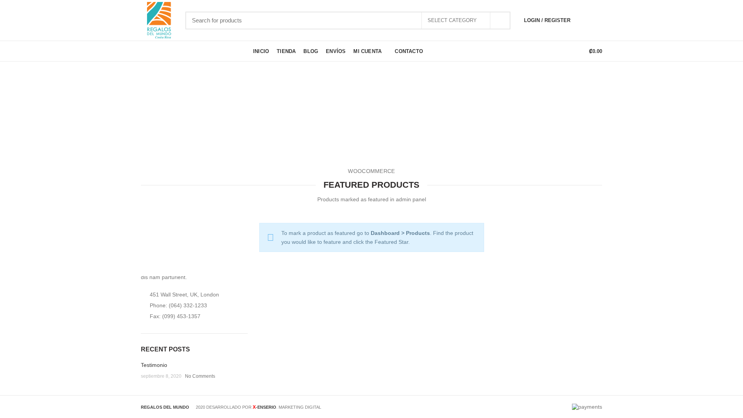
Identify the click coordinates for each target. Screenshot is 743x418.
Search (500, 20)
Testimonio (154, 365)
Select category (452, 20)
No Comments (200, 376)
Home (342, 123)
